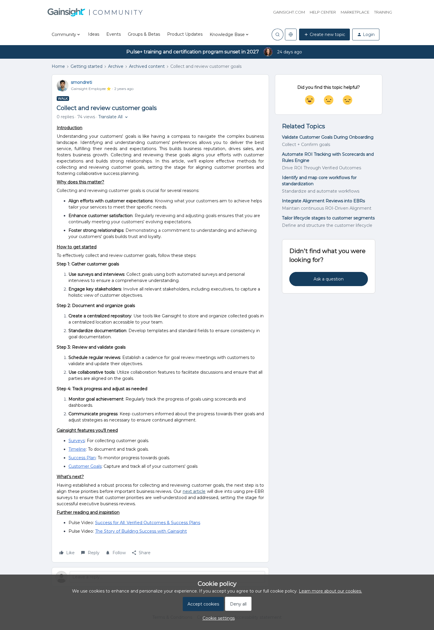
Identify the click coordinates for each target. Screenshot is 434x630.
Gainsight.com (289, 12)
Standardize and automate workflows (320, 191)
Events (113, 34)
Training (383, 12)
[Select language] (291, 34)
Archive (115, 66)
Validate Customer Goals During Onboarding (327, 137)
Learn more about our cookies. (330, 591)
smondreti (81, 82)
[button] (324, 34)
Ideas (93, 34)
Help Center (323, 12)
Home (58, 66)
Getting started (86, 66)
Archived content (147, 66)
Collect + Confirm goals (306, 144)
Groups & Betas (144, 34)
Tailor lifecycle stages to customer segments (328, 218)
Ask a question (329, 279)
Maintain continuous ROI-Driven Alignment (326, 208)
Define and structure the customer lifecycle (327, 225)
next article (194, 491)
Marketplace (355, 12)
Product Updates (185, 34)
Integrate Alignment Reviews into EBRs (323, 201)
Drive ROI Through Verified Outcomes (321, 167)
